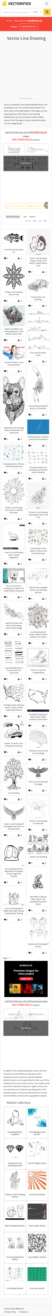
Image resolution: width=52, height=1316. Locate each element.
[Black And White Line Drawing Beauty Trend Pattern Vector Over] (14, 316)
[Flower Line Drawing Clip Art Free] (14, 276)
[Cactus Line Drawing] (38, 844)
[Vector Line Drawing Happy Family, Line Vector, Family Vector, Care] (38, 242)
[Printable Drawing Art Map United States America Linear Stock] (38, 698)
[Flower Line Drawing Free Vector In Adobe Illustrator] (14, 491)
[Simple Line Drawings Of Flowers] (38, 928)
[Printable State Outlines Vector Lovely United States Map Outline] (14, 693)
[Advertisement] (26, 71)
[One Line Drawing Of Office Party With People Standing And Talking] (14, 896)
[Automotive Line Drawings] (38, 285)
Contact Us (23, 1312)
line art (18, 206)
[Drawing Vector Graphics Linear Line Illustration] (38, 426)
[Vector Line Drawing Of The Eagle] (38, 771)
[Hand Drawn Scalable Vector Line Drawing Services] (38, 574)
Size (25, 216)
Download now (29, 26)
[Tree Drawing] (14, 773)
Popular (32, 216)
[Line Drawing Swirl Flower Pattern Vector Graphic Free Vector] (38, 616)
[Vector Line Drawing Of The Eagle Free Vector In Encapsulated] (14, 812)
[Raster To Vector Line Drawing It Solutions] (14, 731)
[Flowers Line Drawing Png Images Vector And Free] (38, 496)
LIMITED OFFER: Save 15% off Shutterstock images (26, 1001)
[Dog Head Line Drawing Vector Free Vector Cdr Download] (14, 400)
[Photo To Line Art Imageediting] (38, 657)
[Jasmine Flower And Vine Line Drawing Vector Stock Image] (14, 611)
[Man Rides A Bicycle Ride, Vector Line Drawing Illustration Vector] (38, 881)
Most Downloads (12, 216)
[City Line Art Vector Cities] (38, 330)
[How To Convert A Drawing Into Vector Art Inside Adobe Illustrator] (14, 575)
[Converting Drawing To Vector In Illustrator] (38, 384)
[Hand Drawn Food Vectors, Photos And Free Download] (38, 537)
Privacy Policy (10, 1312)
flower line (32, 206)
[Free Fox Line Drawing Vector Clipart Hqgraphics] (14, 537)
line (8, 206)
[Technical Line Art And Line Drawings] (38, 739)
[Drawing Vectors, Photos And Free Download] (14, 452)
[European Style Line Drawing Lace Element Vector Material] (38, 457)
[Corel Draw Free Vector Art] (14, 238)
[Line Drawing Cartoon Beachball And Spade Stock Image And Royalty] (14, 853)
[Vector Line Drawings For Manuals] (38, 806)
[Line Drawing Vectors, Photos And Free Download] (14, 652)
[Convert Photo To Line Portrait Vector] (14, 352)
